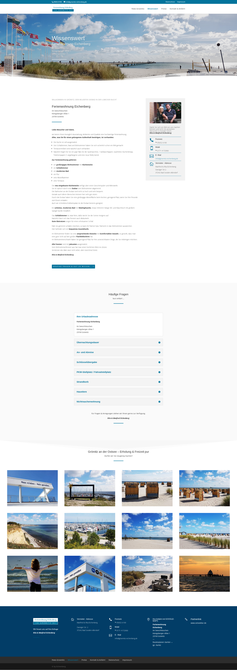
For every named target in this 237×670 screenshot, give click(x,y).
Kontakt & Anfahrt (177, 9)
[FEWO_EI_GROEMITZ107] (89, 591)
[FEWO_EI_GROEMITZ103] (89, 505)
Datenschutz (170, 2)
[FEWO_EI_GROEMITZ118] (32, 505)
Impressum (181, 2)
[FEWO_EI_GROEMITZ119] (32, 591)
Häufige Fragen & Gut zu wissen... (72, 266)
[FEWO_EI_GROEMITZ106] (204, 505)
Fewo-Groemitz (138, 9)
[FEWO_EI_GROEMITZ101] (204, 591)
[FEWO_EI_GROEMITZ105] (147, 548)
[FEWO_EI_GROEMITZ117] (89, 548)
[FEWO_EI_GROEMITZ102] (32, 548)
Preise (164, 9)
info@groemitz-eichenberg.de (166, 158)
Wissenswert (153, 9)
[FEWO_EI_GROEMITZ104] (204, 548)
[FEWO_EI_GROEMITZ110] (147, 505)
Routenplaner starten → (163, 642)
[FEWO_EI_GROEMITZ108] (147, 591)
